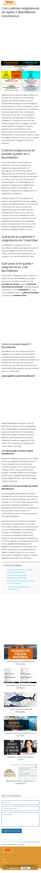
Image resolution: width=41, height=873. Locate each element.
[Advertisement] (20, 38)
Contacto (5, 862)
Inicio (4, 860)
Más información (14, 868)
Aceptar (25, 868)
